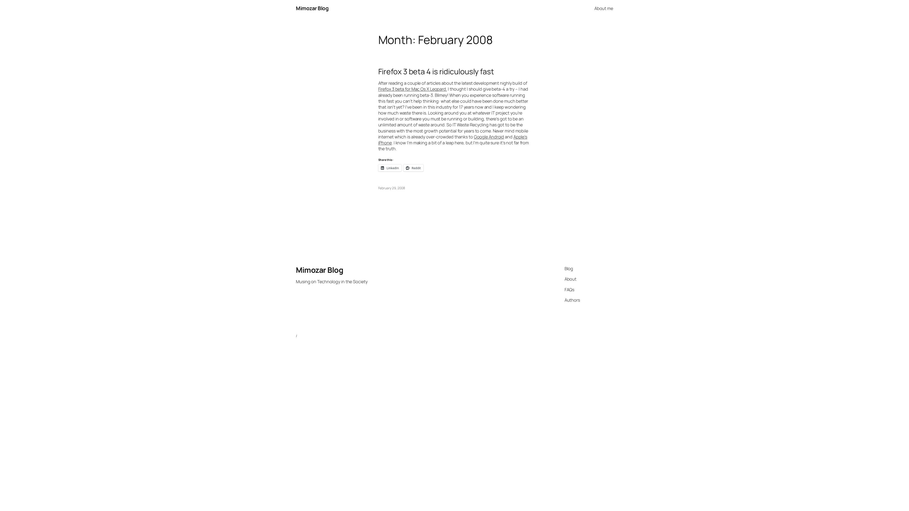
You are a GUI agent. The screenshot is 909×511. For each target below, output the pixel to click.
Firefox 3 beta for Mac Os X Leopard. (412, 89)
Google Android (489, 137)
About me (603, 8)
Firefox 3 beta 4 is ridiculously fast (436, 71)
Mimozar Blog (312, 8)
